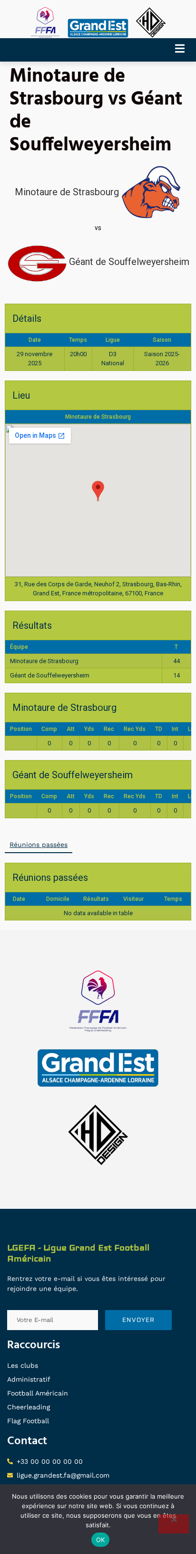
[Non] (173, 1523)
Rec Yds (135, 729)
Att (71, 729)
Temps (173, 899)
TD (158, 729)
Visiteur (133, 899)
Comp (49, 729)
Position (21, 729)
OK (100, 1539)
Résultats (96, 899)
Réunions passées (39, 844)
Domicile (57, 899)
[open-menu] (183, 50)
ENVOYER (138, 1320)
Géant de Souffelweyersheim (49, 675)
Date (19, 899)
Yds (89, 729)
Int (175, 729)
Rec (109, 729)
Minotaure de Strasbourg (98, 416)
